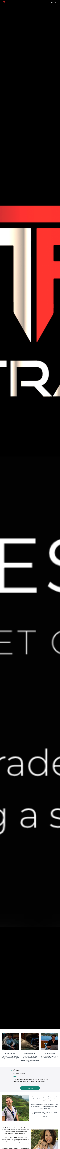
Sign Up (56, 2)
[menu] (54, 2)
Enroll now (30, 1088)
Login (52, 2)
